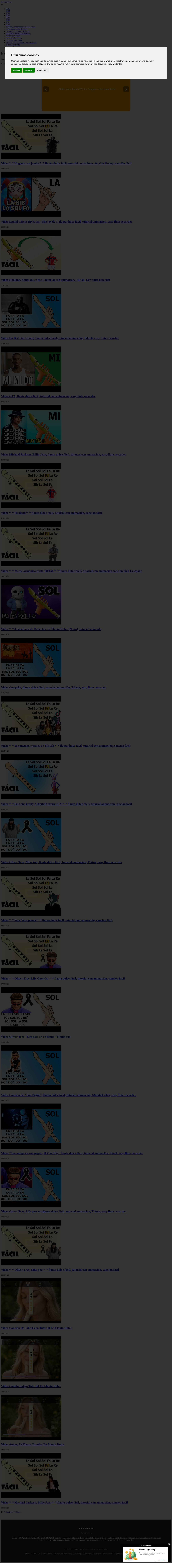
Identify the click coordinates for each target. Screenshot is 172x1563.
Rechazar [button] (29, 70)
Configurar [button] (42, 70)
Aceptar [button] (16, 70)
